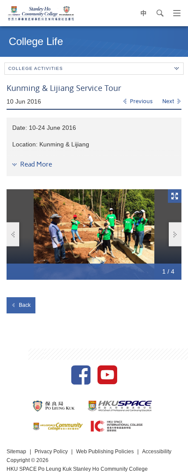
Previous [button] (13, 234)
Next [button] (175, 234)
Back (25, 305)
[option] (94, 234)
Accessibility (156, 451)
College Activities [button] (35, 68)
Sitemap (16, 451)
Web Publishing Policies (105, 451)
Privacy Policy (51, 451)
